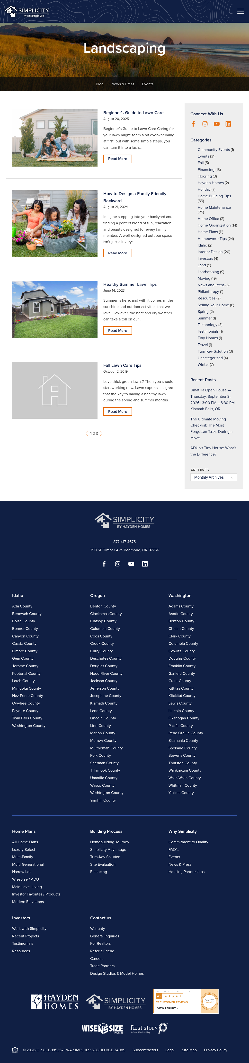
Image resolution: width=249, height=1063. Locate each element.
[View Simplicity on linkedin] (228, 124)
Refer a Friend (102, 951)
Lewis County (180, 703)
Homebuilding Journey (109, 842)
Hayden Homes (211, 183)
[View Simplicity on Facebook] (193, 124)
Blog (100, 84)
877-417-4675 (124, 542)
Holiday (204, 189)
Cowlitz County (182, 651)
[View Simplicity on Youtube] (217, 124)
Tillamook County (105, 770)
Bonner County (25, 628)
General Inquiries (104, 936)
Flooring (205, 176)
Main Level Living (27, 887)
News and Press (211, 285)
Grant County (180, 681)
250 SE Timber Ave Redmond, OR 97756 (124, 550)
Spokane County (183, 748)
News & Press (122, 84)
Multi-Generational (28, 864)
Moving (204, 278)
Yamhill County (103, 800)
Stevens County (182, 755)
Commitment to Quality (188, 842)
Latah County (23, 681)
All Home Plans (25, 842)
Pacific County (181, 725)
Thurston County (183, 763)
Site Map (189, 1050)
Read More (117, 158)
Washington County (28, 725)
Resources (206, 298)
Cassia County (24, 643)
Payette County (25, 711)
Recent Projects (25, 936)
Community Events (214, 149)
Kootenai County (26, 673)
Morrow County (103, 740)
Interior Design (210, 252)
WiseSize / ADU (25, 879)
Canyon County (25, 636)
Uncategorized (210, 358)
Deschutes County (106, 658)
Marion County (102, 733)
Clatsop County (103, 621)
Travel (203, 345)
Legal (170, 1050)
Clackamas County (106, 613)
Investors (205, 258)
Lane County (101, 711)
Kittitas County (181, 688)
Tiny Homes (208, 338)
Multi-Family (22, 857)
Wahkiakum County (185, 770)
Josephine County (105, 695)
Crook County (102, 643)
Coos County (101, 636)
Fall (201, 163)
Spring (203, 311)
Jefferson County (104, 688)
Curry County (101, 651)
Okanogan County (184, 718)
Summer (205, 318)
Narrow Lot (21, 871)
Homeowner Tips (212, 238)
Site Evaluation (103, 864)
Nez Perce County (27, 695)
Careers (96, 958)
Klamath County (103, 703)
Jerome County (25, 666)
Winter (203, 364)
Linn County (100, 725)
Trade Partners (102, 966)
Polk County (100, 755)
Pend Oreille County (186, 733)
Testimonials (208, 331)
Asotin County (181, 613)
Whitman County (183, 785)
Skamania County (183, 740)
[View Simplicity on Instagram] (205, 124)
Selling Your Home (213, 305)
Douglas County (103, 666)
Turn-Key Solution (213, 351)
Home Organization (214, 225)
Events (147, 84)
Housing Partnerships (187, 871)
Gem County (23, 658)
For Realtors (100, 943)
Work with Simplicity (29, 928)
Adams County (181, 606)
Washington (180, 595)
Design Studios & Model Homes (117, 973)
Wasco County (102, 785)
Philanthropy (208, 291)
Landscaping (208, 272)
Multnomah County (106, 748)
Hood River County (106, 673)
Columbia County (105, 628)
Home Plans (208, 232)
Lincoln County (103, 718)
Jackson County (103, 681)
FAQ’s (173, 849)
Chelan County (181, 628)
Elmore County (24, 651)
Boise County (23, 621)
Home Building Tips (214, 196)
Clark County (180, 636)
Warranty (97, 928)
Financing (206, 169)
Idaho (202, 245)
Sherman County (104, 763)
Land (202, 265)
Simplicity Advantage (108, 849)
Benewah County (27, 613)
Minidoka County (26, 688)
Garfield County (182, 673)
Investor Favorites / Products (36, 894)
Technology (207, 325)
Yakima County (181, 792)
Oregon (97, 595)
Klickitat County (182, 695)
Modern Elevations (28, 901)
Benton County (103, 606)
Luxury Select (23, 849)
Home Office (208, 218)
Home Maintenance (214, 207)
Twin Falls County (27, 718)
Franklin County (182, 666)
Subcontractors (145, 1050)
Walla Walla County (185, 778)
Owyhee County (26, 703)
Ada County (22, 606)
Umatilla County (103, 778)
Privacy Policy (215, 1050)
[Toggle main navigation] (240, 11)
